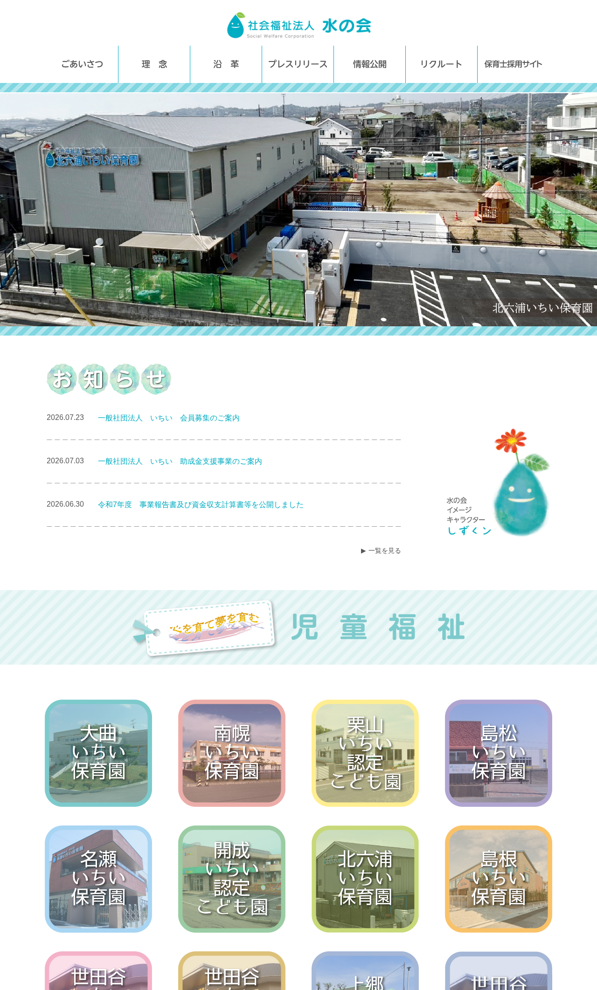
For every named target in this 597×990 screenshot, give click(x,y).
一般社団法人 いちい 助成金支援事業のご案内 (180, 461)
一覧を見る (384, 550)
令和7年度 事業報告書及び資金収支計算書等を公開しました (201, 505)
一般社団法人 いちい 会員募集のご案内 (169, 418)
